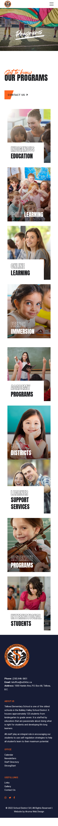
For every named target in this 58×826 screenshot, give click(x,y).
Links (7, 782)
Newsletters (10, 758)
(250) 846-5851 (19, 678)
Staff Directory (11, 762)
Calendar (8, 754)
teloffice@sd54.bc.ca (21, 682)
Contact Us (9, 790)
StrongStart (10, 765)
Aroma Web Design (34, 811)
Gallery (7, 786)
